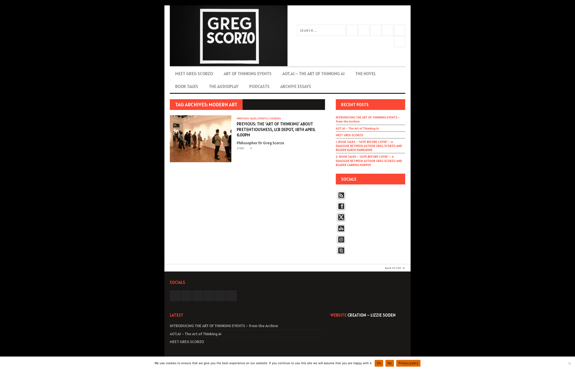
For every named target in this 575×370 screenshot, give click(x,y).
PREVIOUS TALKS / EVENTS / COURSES (259, 118)
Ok (379, 363)
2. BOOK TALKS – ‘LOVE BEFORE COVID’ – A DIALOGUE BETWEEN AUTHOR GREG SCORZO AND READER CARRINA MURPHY (369, 161)
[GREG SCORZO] (229, 35)
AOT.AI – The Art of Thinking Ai (313, 74)
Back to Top (393, 268)
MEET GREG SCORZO (194, 74)
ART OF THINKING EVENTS (248, 74)
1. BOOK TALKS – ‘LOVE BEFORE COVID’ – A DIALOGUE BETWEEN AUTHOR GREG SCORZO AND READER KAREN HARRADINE (369, 146)
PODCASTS (259, 86)
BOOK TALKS (186, 86)
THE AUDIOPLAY (224, 86)
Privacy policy (408, 363)
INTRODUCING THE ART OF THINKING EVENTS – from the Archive (368, 119)
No (390, 363)
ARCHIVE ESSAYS (295, 86)
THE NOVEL (365, 74)
